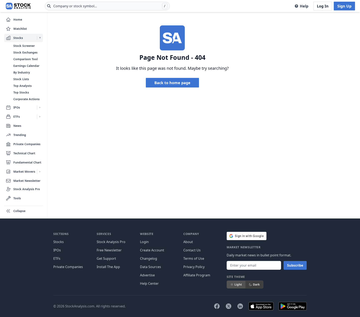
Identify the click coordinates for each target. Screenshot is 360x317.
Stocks (58, 242)
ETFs (56, 258)
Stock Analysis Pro (111, 242)
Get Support (106, 258)
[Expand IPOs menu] (40, 107)
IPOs (57, 250)
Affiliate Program (196, 275)
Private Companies (68, 267)
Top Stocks (21, 92)
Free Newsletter (109, 250)
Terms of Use (193, 258)
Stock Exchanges (25, 52)
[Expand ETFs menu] (40, 117)
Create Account (152, 250)
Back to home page (172, 82)
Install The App (108, 267)
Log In (323, 6)
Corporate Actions (26, 99)
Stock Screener (24, 46)
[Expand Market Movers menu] (40, 172)
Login (144, 242)
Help (304, 6)
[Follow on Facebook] (217, 306)
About (188, 242)
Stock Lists (21, 79)
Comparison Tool (25, 59)
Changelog (148, 258)
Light (238, 284)
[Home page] (18, 6)
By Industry (21, 72)
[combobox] (107, 6)
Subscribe (295, 265)
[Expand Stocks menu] (40, 38)
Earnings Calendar (26, 66)
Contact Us (192, 250)
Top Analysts (22, 86)
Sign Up (344, 6)
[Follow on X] (228, 306)
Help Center (149, 283)
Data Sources (150, 267)
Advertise (147, 275)
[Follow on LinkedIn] (240, 306)
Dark (256, 284)
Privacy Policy (194, 267)
